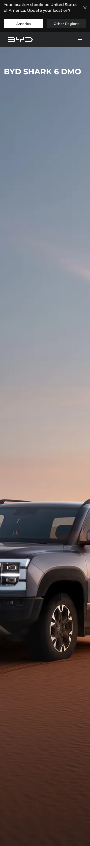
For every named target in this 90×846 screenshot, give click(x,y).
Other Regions (66, 24)
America (23, 24)
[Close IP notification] (85, 8)
